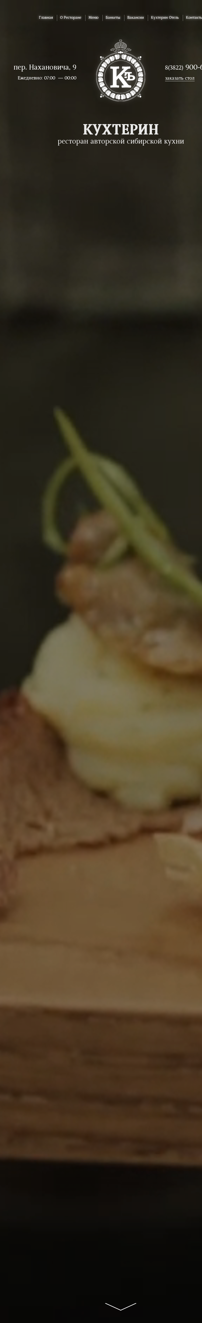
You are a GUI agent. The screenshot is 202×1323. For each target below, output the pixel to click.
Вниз (120, 1302)
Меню (93, 18)
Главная (46, 18)
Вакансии (135, 18)
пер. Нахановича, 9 (45, 68)
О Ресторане (70, 18)
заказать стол (180, 78)
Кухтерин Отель (165, 18)
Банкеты (113, 18)
